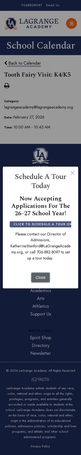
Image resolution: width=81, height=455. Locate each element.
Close (41, 277)
